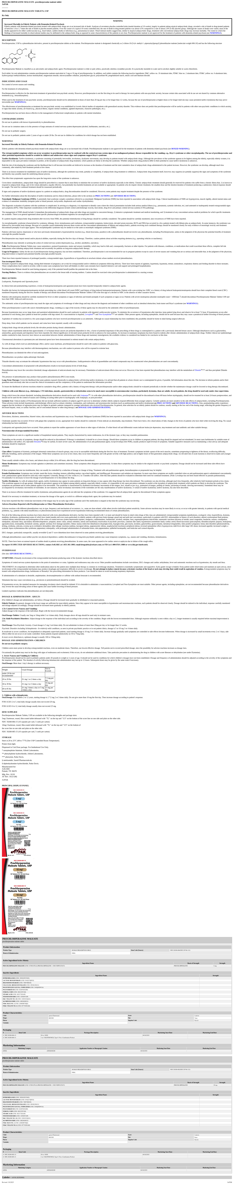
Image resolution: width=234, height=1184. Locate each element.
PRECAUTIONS (102, 196)
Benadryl (37, 442)
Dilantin (198, 370)
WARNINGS (215, 33)
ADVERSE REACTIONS (125, 196)
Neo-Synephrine (105, 314)
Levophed (89, 314)
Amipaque (84, 395)
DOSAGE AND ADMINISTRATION (94, 407)
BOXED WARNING (180, 149)
